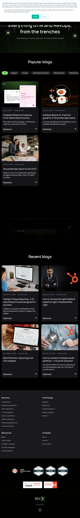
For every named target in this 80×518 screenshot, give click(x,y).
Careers (45, 440)
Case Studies (6, 440)
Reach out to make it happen (38, 229)
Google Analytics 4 (48, 409)
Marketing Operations (9, 405)
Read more (7, 129)
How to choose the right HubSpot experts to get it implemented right (59, 302)
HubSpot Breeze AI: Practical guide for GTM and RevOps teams (59, 116)
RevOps (25, 73)
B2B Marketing (59, 73)
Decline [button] (44, 17)
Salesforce (46, 405)
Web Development (8, 419)
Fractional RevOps (8, 426)
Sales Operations (7, 409)
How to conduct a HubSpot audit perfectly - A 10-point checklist (58, 359)
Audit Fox (45, 416)
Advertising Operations (10, 423)
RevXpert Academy (8, 444)
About (44, 437)
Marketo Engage (48, 412)
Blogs (3, 437)
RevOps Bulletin (7, 451)
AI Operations (6, 402)
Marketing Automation (41, 73)
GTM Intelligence (7, 412)
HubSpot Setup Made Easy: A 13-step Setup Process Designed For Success (19, 302)
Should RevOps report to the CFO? (20, 168)
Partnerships (46, 444)
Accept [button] (35, 17)
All (5, 73)
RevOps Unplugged (8, 447)
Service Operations (8, 416)
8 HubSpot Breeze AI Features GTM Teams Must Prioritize (17, 116)
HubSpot (14, 73)
